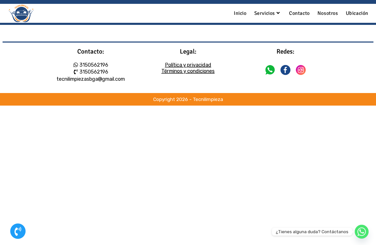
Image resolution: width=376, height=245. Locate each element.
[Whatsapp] (362, 232)
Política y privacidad (188, 65)
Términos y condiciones (188, 71)
